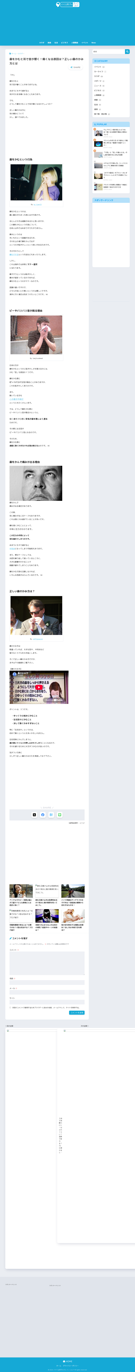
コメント (14, 950)
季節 (97, 100)
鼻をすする (13, 254)
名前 (12, 978)
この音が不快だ (16, 399)
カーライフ (99, 71)
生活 (56, 42)
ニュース (99, 85)
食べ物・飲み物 (102, 114)
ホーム (58, 1366)
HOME (68, 1361)
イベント (84, 42)
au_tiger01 (38, 204)
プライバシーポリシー (71, 1366)
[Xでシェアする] (34, 815)
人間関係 (74, 42)
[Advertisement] (67, 24)
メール (13, 988)
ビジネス (64, 42)
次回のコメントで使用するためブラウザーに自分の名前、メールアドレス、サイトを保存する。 (46, 1007)
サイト (12, 998)
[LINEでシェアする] (60, 815)
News (94, 42)
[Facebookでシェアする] (43, 815)
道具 (97, 109)
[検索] (127, 51)
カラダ (41, 42)
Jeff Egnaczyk (38, 639)
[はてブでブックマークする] (51, 815)
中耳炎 (12, 548)
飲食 (49, 42)
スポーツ (99, 81)
